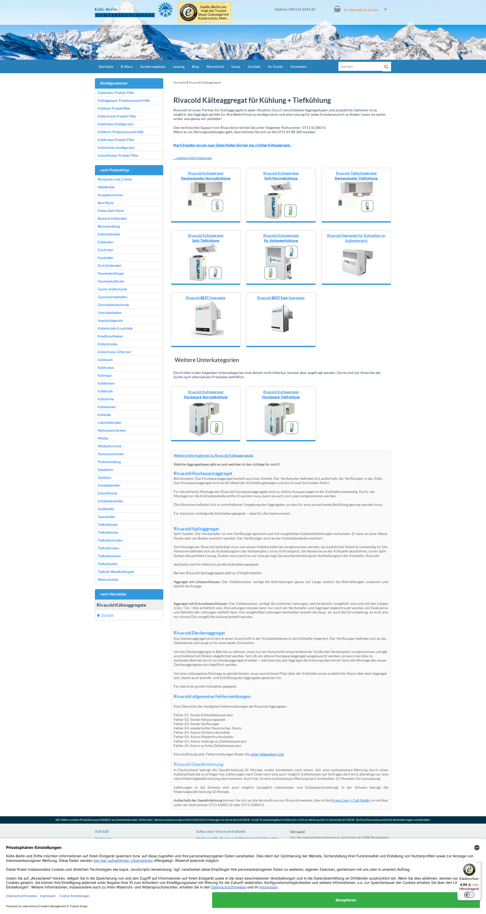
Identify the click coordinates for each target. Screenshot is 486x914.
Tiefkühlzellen (108, 564)
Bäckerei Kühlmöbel (112, 218)
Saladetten (105, 470)
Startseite (105, 66)
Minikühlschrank (110, 446)
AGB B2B (102, 831)
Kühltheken (106, 383)
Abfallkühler (106, 187)
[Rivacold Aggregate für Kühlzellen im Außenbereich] (356, 261)
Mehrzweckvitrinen (112, 430)
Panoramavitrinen (111, 454)
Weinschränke (108, 580)
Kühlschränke (107, 344)
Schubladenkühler (110, 501)
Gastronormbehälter (113, 297)
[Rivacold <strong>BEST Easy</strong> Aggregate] (281, 318)
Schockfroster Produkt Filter (118, 155)
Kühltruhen (106, 368)
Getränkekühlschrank (113, 305)
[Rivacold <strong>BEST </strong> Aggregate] (206, 318)
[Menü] (478, 864)
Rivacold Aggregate (206, 297)
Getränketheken (110, 313)
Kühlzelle (104, 415)
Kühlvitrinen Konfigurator (116, 148)
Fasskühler (105, 258)
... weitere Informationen (192, 158)
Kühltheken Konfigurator (116, 124)
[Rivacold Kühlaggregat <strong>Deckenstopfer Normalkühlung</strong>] (206, 197)
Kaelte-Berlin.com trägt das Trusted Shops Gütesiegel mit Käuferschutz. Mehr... (213, 12)
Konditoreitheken (110, 336)
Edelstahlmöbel (109, 234)
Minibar (103, 438)
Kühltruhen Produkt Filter (116, 140)
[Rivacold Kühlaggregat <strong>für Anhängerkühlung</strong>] (281, 261)
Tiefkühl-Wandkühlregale (116, 572)
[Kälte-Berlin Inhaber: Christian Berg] (134, 9)
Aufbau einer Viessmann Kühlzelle (220, 831)
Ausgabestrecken (110, 195)
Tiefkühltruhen (108, 548)
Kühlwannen (107, 407)
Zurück (106, 615)
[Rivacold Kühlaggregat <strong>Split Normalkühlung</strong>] (281, 199)
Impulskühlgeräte (110, 321)
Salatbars (104, 477)
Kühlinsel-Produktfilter (114, 108)
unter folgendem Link (267, 754)
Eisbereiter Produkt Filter (116, 93)
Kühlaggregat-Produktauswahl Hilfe (124, 100)
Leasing (179, 66)
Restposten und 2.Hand (115, 179)
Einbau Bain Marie (111, 211)
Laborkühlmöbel (109, 423)
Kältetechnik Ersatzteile (115, 328)
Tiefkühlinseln (108, 525)
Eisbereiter (106, 242)
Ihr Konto (275, 66)
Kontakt (254, 66)
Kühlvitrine (106, 399)
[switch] (469, 895)
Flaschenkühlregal (111, 273)
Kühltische (105, 391)
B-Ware (127, 66)
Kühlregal (105, 375)
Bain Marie (105, 203)
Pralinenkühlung (109, 462)
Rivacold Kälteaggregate (205, 82)
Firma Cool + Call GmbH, (351, 800)
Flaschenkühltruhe (111, 281)
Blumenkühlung (109, 226)
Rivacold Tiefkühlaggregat (356, 175)
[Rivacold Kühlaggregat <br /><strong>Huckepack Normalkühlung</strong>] (206, 417)
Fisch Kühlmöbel (109, 266)
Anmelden (298, 66)
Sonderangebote (153, 66)
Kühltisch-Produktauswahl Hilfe (121, 132)
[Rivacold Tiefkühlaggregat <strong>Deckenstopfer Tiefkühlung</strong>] (356, 197)
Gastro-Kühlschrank (112, 289)
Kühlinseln (105, 360)
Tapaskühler (106, 517)
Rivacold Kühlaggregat (205, 175)
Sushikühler (106, 509)
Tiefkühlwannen (109, 556)
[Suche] (386, 66)
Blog (195, 66)
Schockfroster (108, 493)
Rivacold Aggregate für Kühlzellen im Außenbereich (356, 238)
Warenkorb (215, 66)
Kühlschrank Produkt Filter (117, 116)
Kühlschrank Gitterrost (114, 352)
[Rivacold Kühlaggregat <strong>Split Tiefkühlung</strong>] (205, 261)
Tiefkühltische (108, 532)
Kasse (235, 66)
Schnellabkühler (109, 485)
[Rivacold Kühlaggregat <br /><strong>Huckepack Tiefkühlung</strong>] (281, 417)
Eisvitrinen (105, 250)
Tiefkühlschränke (110, 540)
